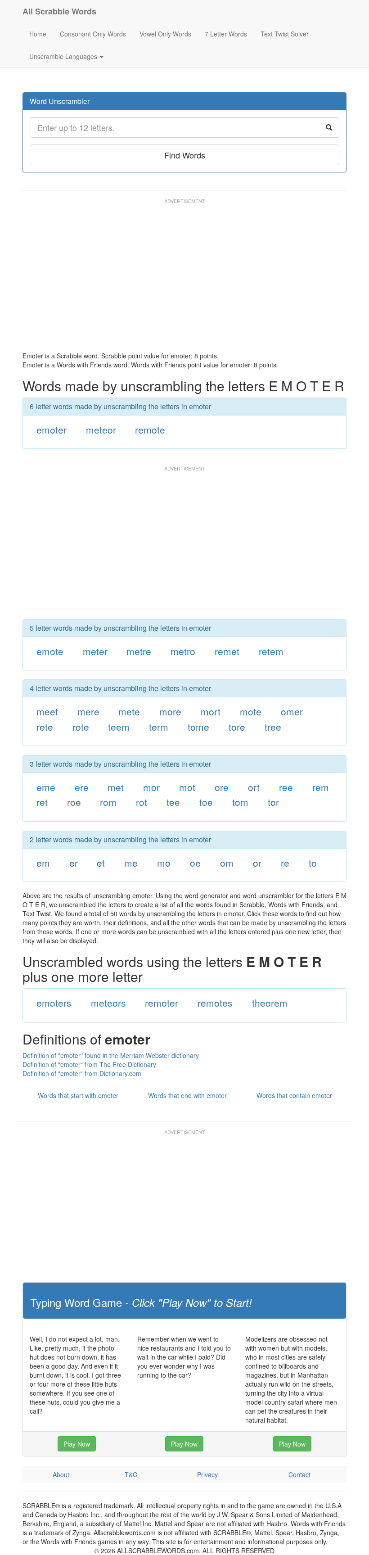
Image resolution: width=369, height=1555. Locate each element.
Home (37, 33)
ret (42, 802)
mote (250, 711)
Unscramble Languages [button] (64, 56)
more (170, 711)
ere (82, 787)
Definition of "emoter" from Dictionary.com (81, 1073)
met (116, 787)
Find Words (184, 155)
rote (80, 726)
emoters (54, 1002)
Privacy (207, 1474)
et (101, 862)
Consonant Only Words (93, 33)
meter (95, 651)
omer (292, 711)
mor (151, 787)
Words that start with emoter (78, 1095)
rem (320, 787)
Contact (299, 1474)
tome (198, 726)
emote (49, 651)
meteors (108, 1002)
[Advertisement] (186, 274)
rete (44, 726)
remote (150, 429)
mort (210, 711)
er (73, 862)
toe (206, 802)
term (158, 726)
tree (273, 726)
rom (108, 802)
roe (74, 802)
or (257, 862)
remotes (215, 1002)
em (43, 862)
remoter (161, 1002)
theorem (270, 1002)
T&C (131, 1474)
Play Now (76, 1443)
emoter (51, 429)
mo (164, 862)
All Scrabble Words (59, 11)
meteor (101, 429)
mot (187, 787)
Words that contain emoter (294, 1095)
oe (195, 862)
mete (129, 711)
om (227, 862)
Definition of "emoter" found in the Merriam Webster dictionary (110, 1055)
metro (183, 651)
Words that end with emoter (187, 1095)
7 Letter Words (226, 33)
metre (138, 651)
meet (47, 711)
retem (271, 651)
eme (45, 787)
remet (227, 651)
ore (222, 787)
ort (254, 787)
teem (119, 726)
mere (88, 711)
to (313, 862)
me (131, 862)
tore (237, 726)
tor (273, 802)
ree (286, 787)
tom (240, 802)
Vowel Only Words (165, 33)
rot (141, 802)
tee (173, 802)
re (285, 862)
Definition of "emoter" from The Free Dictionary (89, 1064)
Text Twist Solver (285, 33)
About (61, 1474)
